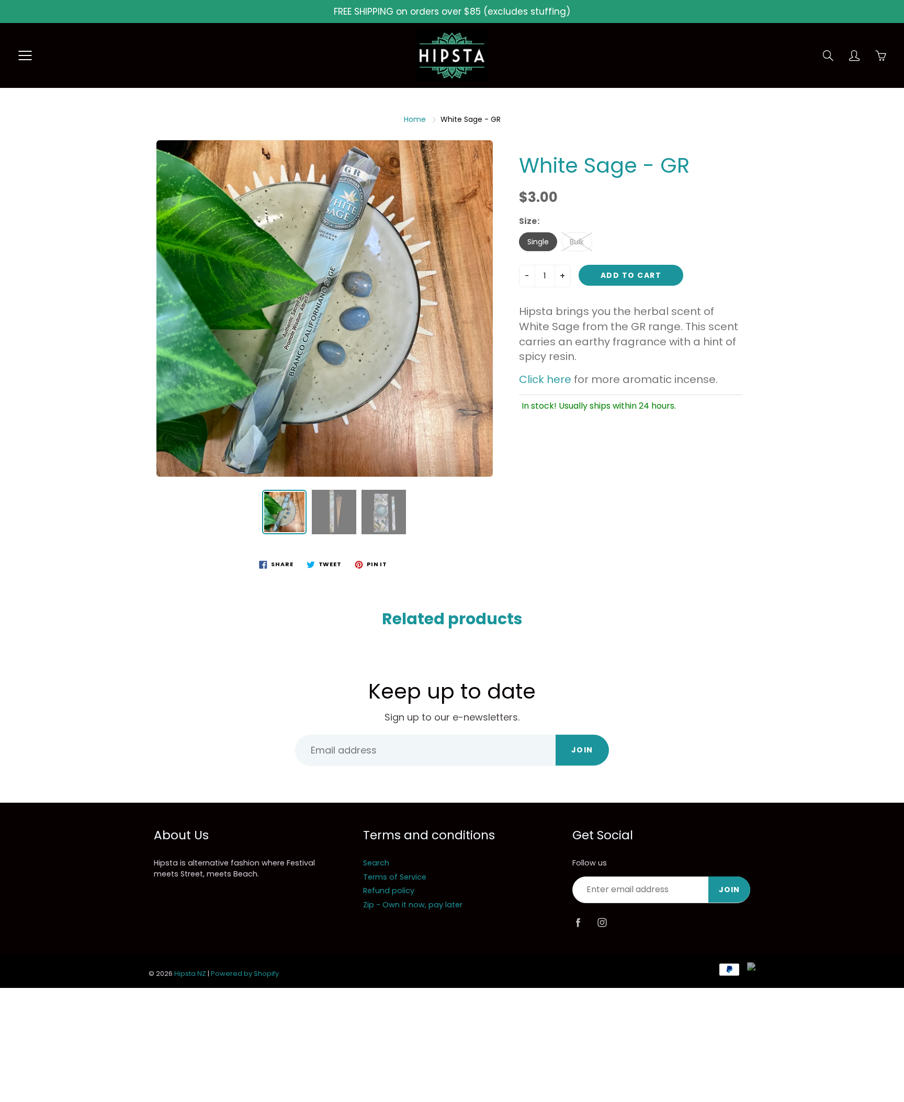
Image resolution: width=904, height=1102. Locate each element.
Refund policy (388, 890)
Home (415, 119)
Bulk (577, 242)
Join (582, 750)
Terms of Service (394, 877)
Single (538, 242)
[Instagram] (602, 923)
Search (376, 863)
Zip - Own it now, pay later (412, 904)
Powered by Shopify (245, 974)
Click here (545, 379)
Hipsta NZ (190, 974)
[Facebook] (578, 923)
